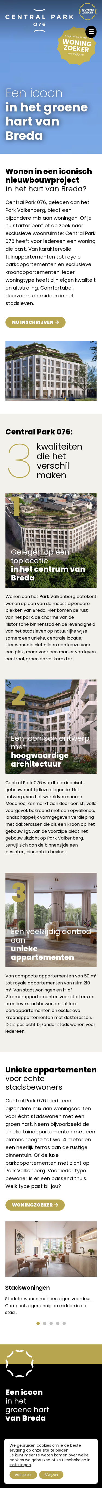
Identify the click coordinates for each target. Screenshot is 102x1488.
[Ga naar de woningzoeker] (88, 11)
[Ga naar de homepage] (39, 20)
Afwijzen (51, 1474)
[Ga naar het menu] (91, 32)
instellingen (20, 1464)
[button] (38, 1323)
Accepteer (23, 1474)
